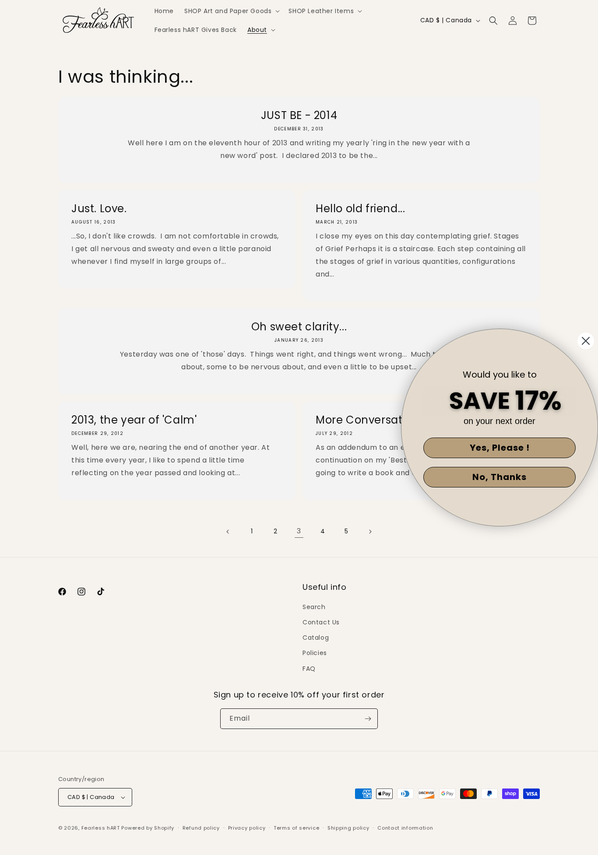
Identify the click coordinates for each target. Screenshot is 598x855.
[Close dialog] (585, 341)
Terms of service (296, 827)
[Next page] (370, 531)
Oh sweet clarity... (299, 326)
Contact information (405, 827)
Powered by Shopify (147, 827)
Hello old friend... (360, 208)
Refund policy (201, 827)
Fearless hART (100, 827)
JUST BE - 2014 (299, 115)
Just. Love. (99, 208)
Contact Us (321, 622)
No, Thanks (499, 477)
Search (314, 607)
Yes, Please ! (500, 448)
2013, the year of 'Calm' (134, 420)
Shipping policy (348, 827)
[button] (231, 11)
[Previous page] (228, 531)
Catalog (316, 637)
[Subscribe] (367, 718)
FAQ (309, 668)
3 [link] (299, 531)
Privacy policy (247, 827)
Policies (315, 652)
